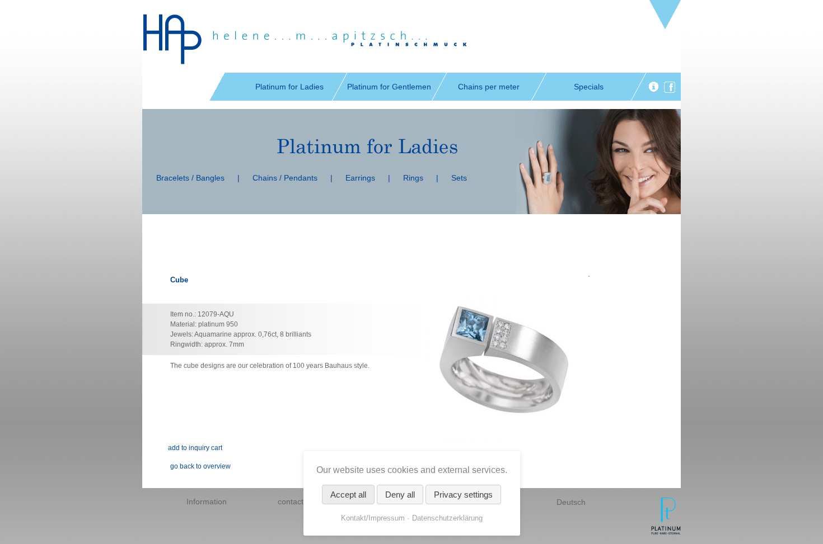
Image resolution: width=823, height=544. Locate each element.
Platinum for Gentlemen (389, 86)
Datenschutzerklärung (447, 518)
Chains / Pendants (284, 177)
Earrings (360, 177)
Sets (459, 177)
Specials (589, 86)
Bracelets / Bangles (190, 177)
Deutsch (571, 502)
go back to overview (200, 466)
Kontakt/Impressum (373, 518)
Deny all (400, 494)
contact (290, 501)
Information (206, 501)
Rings (413, 177)
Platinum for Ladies (289, 86)
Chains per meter (489, 86)
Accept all (348, 494)
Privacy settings (463, 494)
